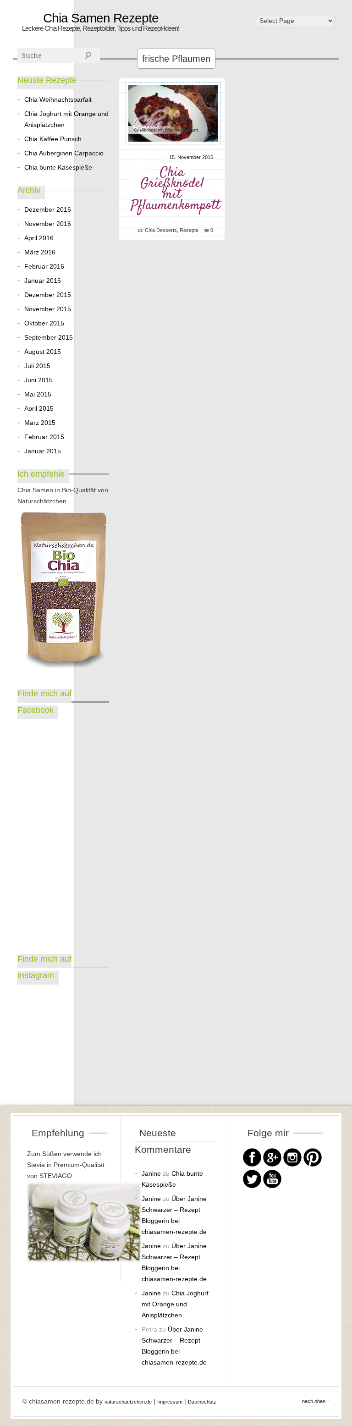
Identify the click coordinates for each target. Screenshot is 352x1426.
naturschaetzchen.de (128, 1401)
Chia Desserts (161, 230)
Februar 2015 (44, 436)
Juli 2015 (37, 365)
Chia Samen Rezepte (101, 18)
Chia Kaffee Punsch (53, 139)
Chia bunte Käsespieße (58, 167)
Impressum (169, 1401)
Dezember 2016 (47, 209)
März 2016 (39, 252)
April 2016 (39, 238)
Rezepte (189, 230)
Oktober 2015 (44, 323)
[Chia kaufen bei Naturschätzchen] (63, 591)
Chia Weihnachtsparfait (58, 99)
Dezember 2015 (47, 294)
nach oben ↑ (316, 1401)
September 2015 (48, 337)
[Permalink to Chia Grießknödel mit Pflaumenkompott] (173, 146)
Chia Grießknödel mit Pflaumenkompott (175, 189)
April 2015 (39, 408)
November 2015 (47, 309)
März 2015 (39, 422)
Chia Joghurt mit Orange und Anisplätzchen (66, 119)
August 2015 (42, 351)
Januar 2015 (42, 451)
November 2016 (47, 223)
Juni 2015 (38, 380)
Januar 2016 (42, 280)
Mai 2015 (37, 394)
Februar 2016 (44, 266)
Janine (151, 1173)
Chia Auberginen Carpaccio (64, 153)
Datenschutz (202, 1401)
